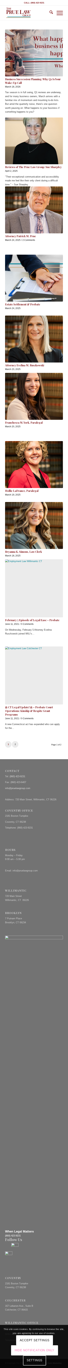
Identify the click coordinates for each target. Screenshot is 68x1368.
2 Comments (28, 240)
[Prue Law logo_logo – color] (28, 13)
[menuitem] (49, 13)
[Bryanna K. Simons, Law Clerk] (34, 525)
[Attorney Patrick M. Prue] (34, 209)
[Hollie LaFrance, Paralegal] (34, 464)
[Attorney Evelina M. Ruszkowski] (34, 339)
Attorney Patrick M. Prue (20, 236)
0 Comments (27, 624)
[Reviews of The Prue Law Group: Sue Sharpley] (34, 141)
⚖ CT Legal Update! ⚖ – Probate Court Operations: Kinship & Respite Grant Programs (29, 711)
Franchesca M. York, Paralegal (24, 422)
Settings (34, 1360)
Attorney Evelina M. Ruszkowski (24, 365)
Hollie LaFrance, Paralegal (21, 491)
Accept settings (35, 1340)
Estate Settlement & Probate (22, 304)
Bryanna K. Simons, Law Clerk (23, 551)
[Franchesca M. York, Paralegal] (34, 396)
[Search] (49, 13)
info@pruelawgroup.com (17, 788)
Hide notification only (35, 1350)
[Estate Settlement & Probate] (34, 278)
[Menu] (58, 13)
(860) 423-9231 (17, 776)
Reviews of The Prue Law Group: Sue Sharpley (33, 167)
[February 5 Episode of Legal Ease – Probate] (34, 588)
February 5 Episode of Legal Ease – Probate (32, 620)
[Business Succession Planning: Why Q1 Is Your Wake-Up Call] (34, 52)
